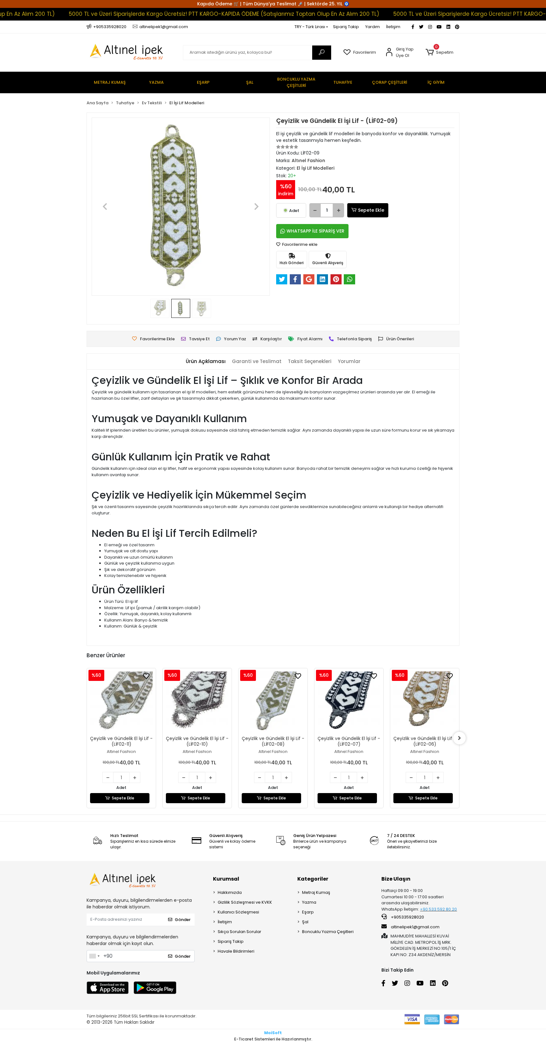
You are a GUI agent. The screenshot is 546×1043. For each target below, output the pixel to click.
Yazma (309, 902)
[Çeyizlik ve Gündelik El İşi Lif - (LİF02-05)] (424, 702)
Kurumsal (226, 878)
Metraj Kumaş (316, 892)
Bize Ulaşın (395, 878)
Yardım (372, 27)
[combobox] (94, 956)
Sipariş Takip (346, 27)
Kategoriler (312, 878)
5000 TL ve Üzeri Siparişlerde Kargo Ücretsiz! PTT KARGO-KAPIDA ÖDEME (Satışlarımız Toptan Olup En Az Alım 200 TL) (192, 14)
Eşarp (308, 912)
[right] (459, 738)
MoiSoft (273, 1033)
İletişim (393, 27)
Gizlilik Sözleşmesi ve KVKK (245, 902)
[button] (439, 52)
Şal (305, 922)
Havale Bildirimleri (236, 951)
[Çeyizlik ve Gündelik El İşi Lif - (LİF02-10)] (121, 702)
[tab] (206, 361)
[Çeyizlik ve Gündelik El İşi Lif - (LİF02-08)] (197, 702)
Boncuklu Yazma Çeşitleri (328, 932)
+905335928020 (407, 917)
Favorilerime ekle (299, 244)
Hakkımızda (230, 892)
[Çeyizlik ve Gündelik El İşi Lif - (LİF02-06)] (349, 702)
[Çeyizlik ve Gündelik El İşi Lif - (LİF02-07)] (273, 702)
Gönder (183, 920)
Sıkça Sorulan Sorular (239, 932)
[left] (86, 738)
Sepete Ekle (371, 210)
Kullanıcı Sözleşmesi (238, 912)
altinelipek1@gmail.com (415, 927)
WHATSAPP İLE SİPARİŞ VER (315, 231)
